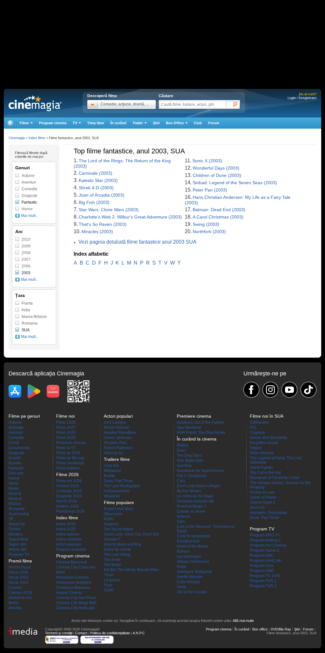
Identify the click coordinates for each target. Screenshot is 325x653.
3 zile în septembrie (193, 536)
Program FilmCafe (265, 560)
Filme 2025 (66, 437)
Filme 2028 (66, 422)
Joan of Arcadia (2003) (101, 195)
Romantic (17, 509)
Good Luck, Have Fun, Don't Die (131, 534)
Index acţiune (67, 534)
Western (16, 534)
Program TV (19, 554)
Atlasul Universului (193, 561)
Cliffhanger (259, 422)
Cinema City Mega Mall (76, 603)
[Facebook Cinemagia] (251, 390)
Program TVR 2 (263, 586)
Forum (213, 123)
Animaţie (16, 427)
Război (15, 504)
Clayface (257, 432)
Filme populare (119, 502)
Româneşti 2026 (70, 511)
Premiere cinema (71, 443)
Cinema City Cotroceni (75, 567)
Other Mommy (262, 453)
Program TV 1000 (265, 576)
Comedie (29, 189)
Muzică (15, 493)
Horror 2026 (66, 501)
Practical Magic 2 (191, 506)
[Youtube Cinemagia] (289, 390)
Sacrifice (184, 465)
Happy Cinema (69, 592)
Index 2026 (66, 524)
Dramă (14, 458)
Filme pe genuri (24, 416)
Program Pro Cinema (268, 545)
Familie (15, 463)
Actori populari (68, 544)
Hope (181, 566)
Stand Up (17, 524)
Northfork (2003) (209, 231)
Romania (29, 323)
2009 (26, 246)
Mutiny (182, 445)
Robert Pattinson (118, 448)
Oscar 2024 (19, 582)
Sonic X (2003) (207, 160)
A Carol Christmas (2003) (218, 216)
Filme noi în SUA (266, 416)
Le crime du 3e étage (195, 496)
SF (11, 519)
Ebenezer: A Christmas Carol (274, 477)
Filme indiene (68, 468)
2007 (26, 259)
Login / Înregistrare (302, 98)
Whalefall (112, 496)
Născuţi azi (113, 453)
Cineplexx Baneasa (73, 587)
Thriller (15, 529)
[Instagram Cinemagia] (270, 390)
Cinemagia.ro (35, 103)
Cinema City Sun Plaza (76, 598)
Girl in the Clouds (192, 592)
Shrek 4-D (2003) (96, 187)
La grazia (112, 580)
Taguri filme (19, 539)
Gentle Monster (190, 577)
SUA (26, 330)
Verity (181, 587)
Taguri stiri (17, 544)
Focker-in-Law (262, 492)
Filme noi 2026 (69, 481)
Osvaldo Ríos (115, 443)
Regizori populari (71, 549)
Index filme (37, 138)
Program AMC (262, 555)
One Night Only (190, 460)
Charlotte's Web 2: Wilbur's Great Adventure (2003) (130, 216)
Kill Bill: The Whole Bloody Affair (131, 570)
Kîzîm (108, 519)
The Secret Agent (118, 529)
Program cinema (52, 123)
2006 (26, 266)
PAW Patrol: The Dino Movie (201, 432)
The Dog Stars (189, 455)
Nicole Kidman (116, 427)
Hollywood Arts (116, 491)
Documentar (19, 448)
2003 (26, 273)
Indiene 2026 (67, 506)
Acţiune (28, 175)
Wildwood (112, 470)
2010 (26, 239)
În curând (118, 123)
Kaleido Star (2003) (98, 180)
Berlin (14, 603)
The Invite (112, 559)
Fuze (108, 585)
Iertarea (183, 516)
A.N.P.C (139, 633)
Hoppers (111, 524)
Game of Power (263, 497)
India (26, 310)
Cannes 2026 (20, 592)
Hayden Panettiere (120, 432)
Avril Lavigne (115, 422)
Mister (14, 488)
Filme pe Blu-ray (70, 458)
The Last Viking (117, 554)
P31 (253, 427)
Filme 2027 (66, 427)
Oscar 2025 (19, 577)
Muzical (15, 498)
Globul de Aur (20, 598)
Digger (256, 448)
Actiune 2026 (67, 486)
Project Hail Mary (118, 509)
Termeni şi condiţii (58, 633)
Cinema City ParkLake (75, 608)
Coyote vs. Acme (191, 511)
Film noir (16, 473)
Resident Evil (188, 541)
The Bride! (113, 564)
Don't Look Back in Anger (198, 486)
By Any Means (189, 491)
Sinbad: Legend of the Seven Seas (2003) (235, 182)
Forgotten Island (264, 443)
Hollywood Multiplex (73, 582)
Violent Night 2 (262, 502)
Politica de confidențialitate (110, 633)
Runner (183, 551)
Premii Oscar (20, 567)
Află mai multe (243, 621)
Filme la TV (66, 448)
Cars (181, 481)
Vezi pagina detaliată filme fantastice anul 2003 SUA (137, 242)
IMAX (60, 572)
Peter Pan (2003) (210, 189)
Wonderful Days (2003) (216, 168)
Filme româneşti (70, 463)
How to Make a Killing (122, 544)
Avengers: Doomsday (268, 512)
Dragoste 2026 (69, 496)
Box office (260, 629)
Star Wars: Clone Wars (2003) (109, 209)
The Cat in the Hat (265, 472)
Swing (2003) (206, 224)
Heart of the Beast (192, 546)
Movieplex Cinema (72, 577)
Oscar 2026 (19, 572)
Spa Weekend (189, 427)
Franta (27, 303)
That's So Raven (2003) (103, 224)
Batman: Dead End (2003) (219, 209)
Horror (27, 209)
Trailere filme (117, 459)
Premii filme (20, 560)
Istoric (14, 483)
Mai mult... (29, 215)
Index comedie (69, 539)
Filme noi (65, 416)
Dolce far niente (117, 549)
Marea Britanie (34, 316)
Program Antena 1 (265, 540)
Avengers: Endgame (194, 571)
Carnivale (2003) (95, 173)
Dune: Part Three (118, 481)
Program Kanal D (265, 550)
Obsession (113, 514)
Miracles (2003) (97, 231)
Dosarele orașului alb (195, 501)
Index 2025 (66, 529)
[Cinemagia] (10, 123)
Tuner (109, 575)
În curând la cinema (196, 438)
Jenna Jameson (117, 437)
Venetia (15, 608)
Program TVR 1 (263, 581)
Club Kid (111, 465)
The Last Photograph (122, 486)
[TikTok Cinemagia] (308, 390)
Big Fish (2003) (94, 202)
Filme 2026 (66, 432)
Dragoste (29, 195)
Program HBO (262, 571)
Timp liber (95, 123)
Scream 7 (112, 539)
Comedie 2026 (69, 491)
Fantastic (29, 202)
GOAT (109, 590)
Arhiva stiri (18, 549)
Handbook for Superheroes (200, 470)
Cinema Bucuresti (71, 562)
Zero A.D (257, 507)
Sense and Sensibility (268, 437)
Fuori (181, 450)
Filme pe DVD (68, 453)
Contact (81, 633)
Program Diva (262, 565)
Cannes (15, 587)
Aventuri (29, 182)
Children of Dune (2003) (217, 175)
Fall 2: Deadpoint (191, 476)
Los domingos (189, 556)
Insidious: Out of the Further (200, 422)
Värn (181, 521)
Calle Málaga (188, 582)
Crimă (14, 443)
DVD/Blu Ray (281, 629)
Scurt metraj (19, 514)
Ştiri (156, 123)
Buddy (109, 476)
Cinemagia (17, 138)
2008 (26, 253)
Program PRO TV (265, 535)
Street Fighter (261, 467)
